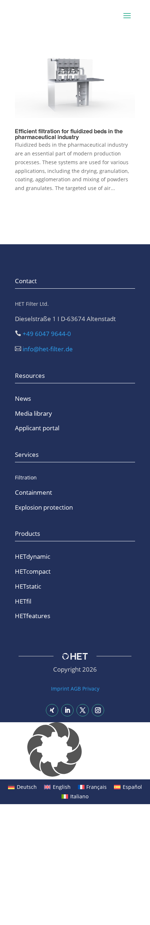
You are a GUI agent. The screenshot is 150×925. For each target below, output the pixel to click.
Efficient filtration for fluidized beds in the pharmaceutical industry (69, 134)
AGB (76, 688)
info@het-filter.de (48, 349)
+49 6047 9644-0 (47, 333)
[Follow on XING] (52, 710)
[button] (75, 750)
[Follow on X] (82, 710)
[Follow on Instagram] (98, 710)
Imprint (60, 688)
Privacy (90, 688)
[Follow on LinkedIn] (67, 710)
